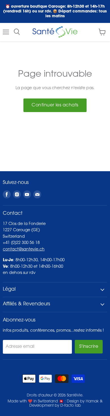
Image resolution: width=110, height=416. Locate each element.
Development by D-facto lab (55, 406)
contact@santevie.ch (24, 250)
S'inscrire (88, 346)
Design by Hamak (83, 401)
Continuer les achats (55, 105)
